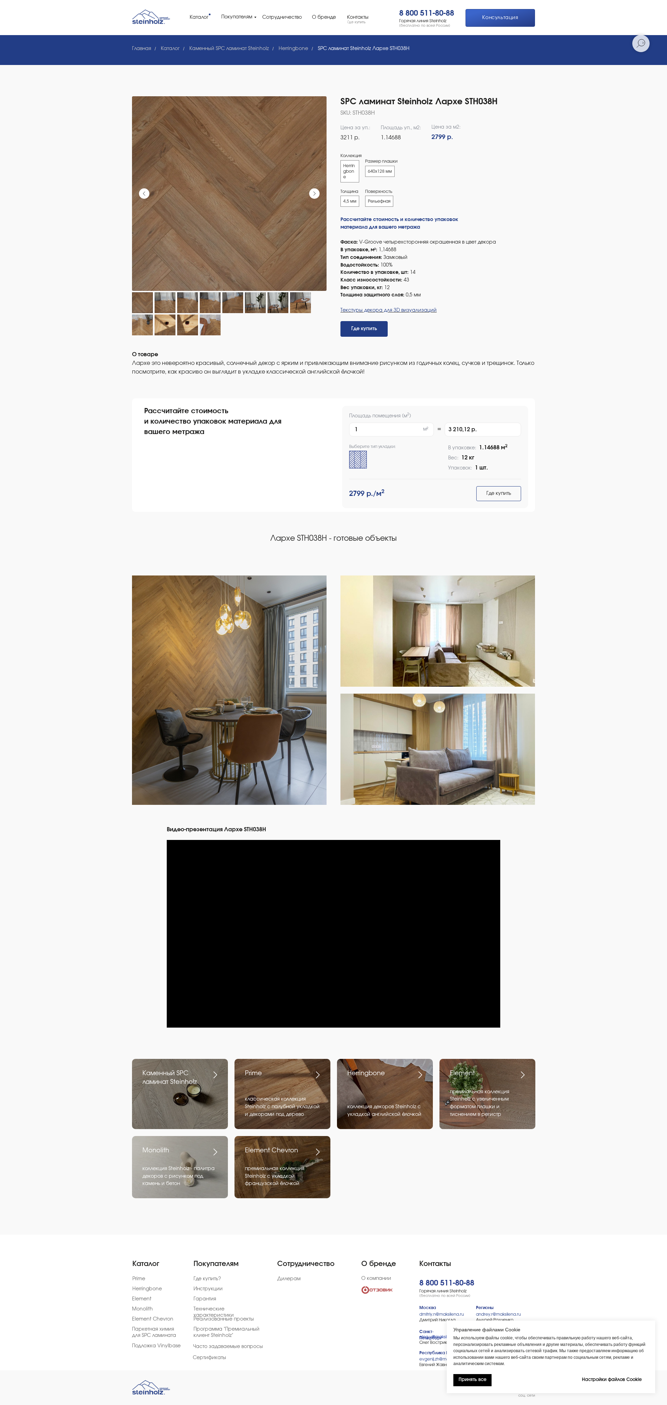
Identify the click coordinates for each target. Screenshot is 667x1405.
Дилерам (288, 1278)
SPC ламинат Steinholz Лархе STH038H (364, 48)
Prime (253, 1073)
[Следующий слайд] (314, 193)
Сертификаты (209, 1357)
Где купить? (207, 1278)
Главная (141, 48)
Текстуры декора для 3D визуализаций (388, 310)
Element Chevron (271, 1150)
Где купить (498, 493)
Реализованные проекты (223, 1319)
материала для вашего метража (380, 227)
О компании (376, 1278)
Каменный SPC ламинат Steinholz (229, 48)
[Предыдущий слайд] (144, 193)
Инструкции (208, 1288)
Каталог (170, 48)
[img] (149, 17)
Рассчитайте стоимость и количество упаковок (399, 219)
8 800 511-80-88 (426, 13)
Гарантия (204, 1299)
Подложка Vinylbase (156, 1345)
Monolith (155, 1150)
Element (462, 1073)
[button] (500, 18)
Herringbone (293, 48)
